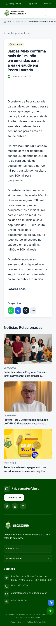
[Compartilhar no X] (26, 310)
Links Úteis (12, 549)
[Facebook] (7, 506)
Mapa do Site (15, 622)
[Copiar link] (33, 310)
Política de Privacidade (36, 622)
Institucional (14, 558)
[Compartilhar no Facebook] (18, 310)
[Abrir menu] (48, 12)
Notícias (19, 21)
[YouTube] (23, 506)
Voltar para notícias (18, 33)
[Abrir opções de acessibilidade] (50, 611)
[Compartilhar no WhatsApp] (11, 310)
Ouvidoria (12, 497)
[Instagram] (15, 506)
